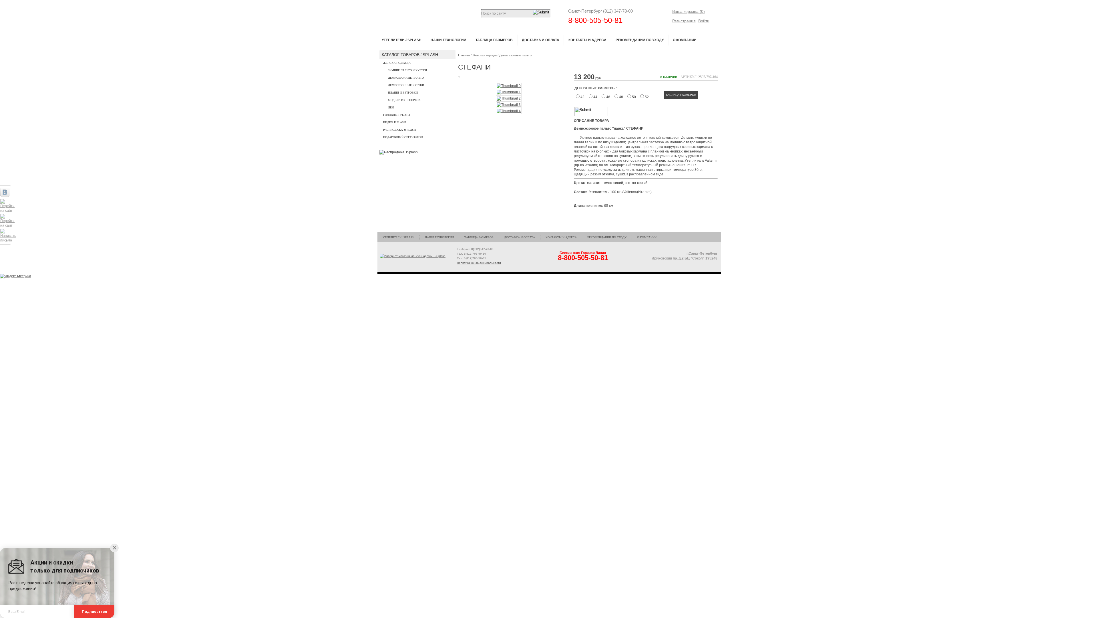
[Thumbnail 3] (509, 105)
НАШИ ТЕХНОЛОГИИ (448, 40)
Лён (391, 107)
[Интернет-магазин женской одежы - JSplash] (413, 256)
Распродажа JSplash (399, 129)
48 (621, 97)
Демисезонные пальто (406, 77)
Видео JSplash (394, 122)
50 (634, 97)
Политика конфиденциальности (479, 262)
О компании (685, 40)
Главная (464, 55)
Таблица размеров (494, 40)
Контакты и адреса (587, 40)
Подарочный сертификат (403, 137)
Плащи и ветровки (403, 92)
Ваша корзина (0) (688, 11)
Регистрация (684, 21)
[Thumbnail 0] (509, 86)
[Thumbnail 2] (509, 98)
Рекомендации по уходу (640, 40)
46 (608, 97)
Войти (703, 21)
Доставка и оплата (540, 40)
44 (595, 97)
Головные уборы (396, 114)
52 (647, 97)
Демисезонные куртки (406, 85)
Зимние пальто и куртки (407, 70)
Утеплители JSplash (401, 40)
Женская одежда (397, 62)
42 (582, 97)
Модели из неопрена (404, 100)
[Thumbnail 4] (509, 111)
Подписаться (94, 611)
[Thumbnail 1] (509, 92)
